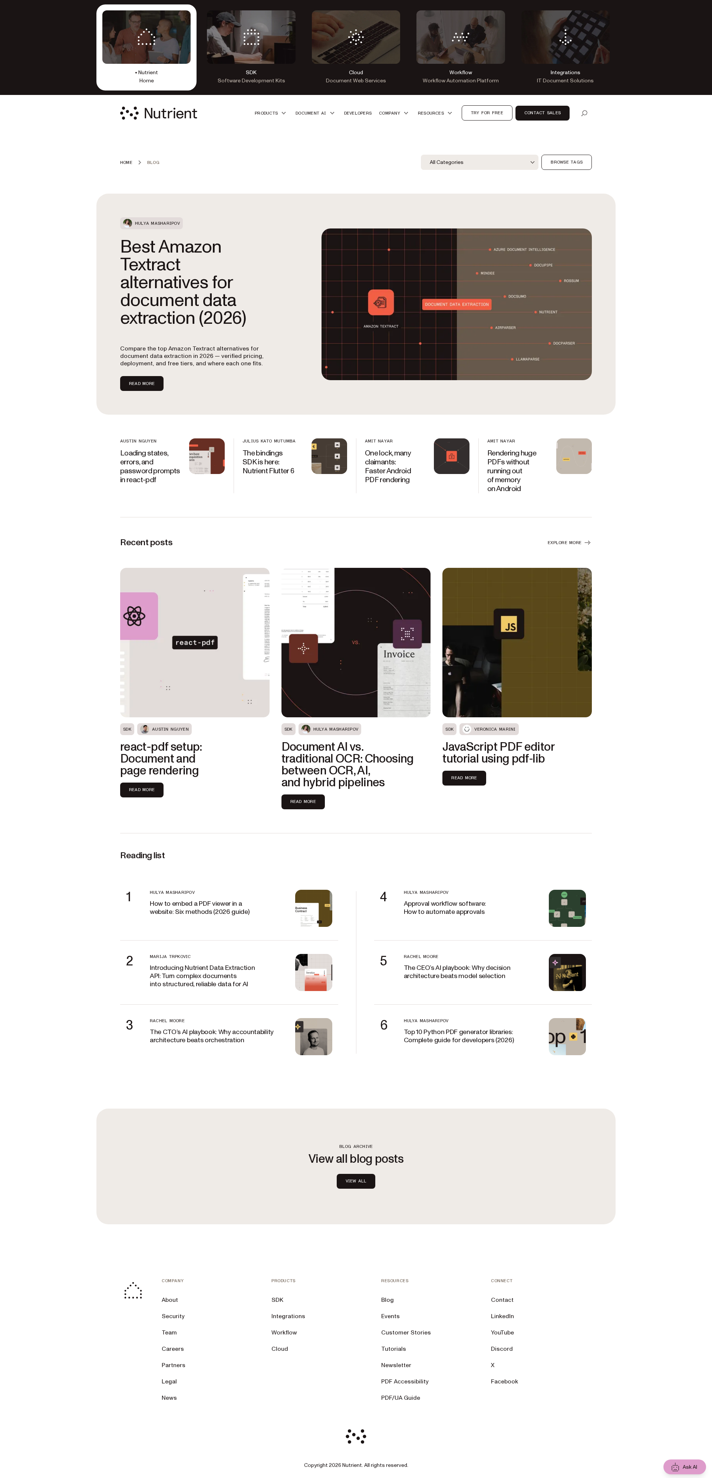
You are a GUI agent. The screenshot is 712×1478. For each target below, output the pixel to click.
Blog (387, 1300)
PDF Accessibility (405, 1381)
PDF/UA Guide (400, 1398)
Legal (169, 1381)
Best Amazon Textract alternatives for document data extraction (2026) (183, 282)
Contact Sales (542, 113)
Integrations (288, 1316)
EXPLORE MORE (564, 542)
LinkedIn (502, 1316)
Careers (173, 1349)
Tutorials (393, 1349)
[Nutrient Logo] (158, 113)
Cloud (279, 1349)
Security (173, 1316)
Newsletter (396, 1365)
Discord (502, 1349)
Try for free (487, 113)
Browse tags (567, 162)
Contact (502, 1300)
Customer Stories (406, 1333)
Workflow (284, 1333)
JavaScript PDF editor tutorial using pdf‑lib (498, 753)
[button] (271, 113)
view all (356, 1181)
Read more (142, 383)
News (169, 1398)
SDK (277, 1300)
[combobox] (479, 162)
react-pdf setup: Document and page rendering (161, 759)
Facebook (504, 1381)
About (170, 1300)
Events (390, 1316)
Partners (173, 1365)
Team (169, 1333)
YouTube (502, 1333)
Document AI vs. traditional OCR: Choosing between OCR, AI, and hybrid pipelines (347, 765)
